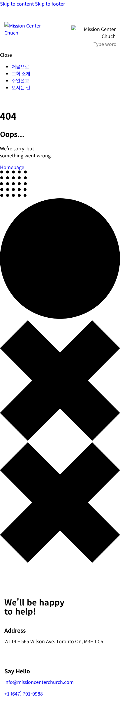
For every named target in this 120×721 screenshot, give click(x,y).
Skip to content (17, 3)
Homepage (12, 167)
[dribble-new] (16, 99)
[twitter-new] (9, 99)
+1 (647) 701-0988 (23, 693)
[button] (112, 16)
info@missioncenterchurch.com (39, 681)
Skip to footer (50, 3)
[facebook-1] (3, 99)
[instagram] (23, 99)
